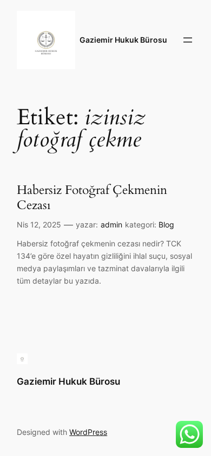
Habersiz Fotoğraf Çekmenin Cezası (92, 197)
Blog (166, 224)
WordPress (88, 432)
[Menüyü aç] (187, 39)
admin (111, 224)
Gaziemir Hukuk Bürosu (123, 39)
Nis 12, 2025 (39, 224)
